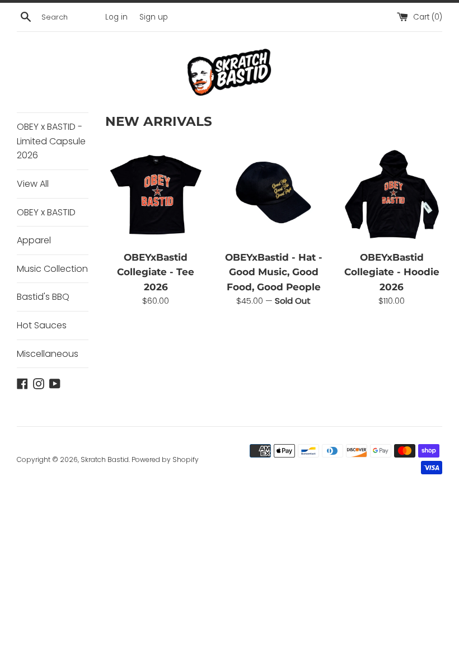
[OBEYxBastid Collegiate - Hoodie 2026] (391, 193)
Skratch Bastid (105, 459)
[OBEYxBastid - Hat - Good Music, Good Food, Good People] (274, 193)
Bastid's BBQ (43, 296)
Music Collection (52, 268)
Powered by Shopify (165, 459)
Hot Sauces (42, 325)
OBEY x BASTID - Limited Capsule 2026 (51, 141)
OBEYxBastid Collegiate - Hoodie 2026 (391, 272)
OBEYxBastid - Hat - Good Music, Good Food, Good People (273, 272)
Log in (116, 17)
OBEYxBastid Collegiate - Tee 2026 (155, 272)
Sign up (153, 17)
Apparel (34, 240)
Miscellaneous (47, 353)
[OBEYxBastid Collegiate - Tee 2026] (156, 193)
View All (33, 183)
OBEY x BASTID (46, 212)
